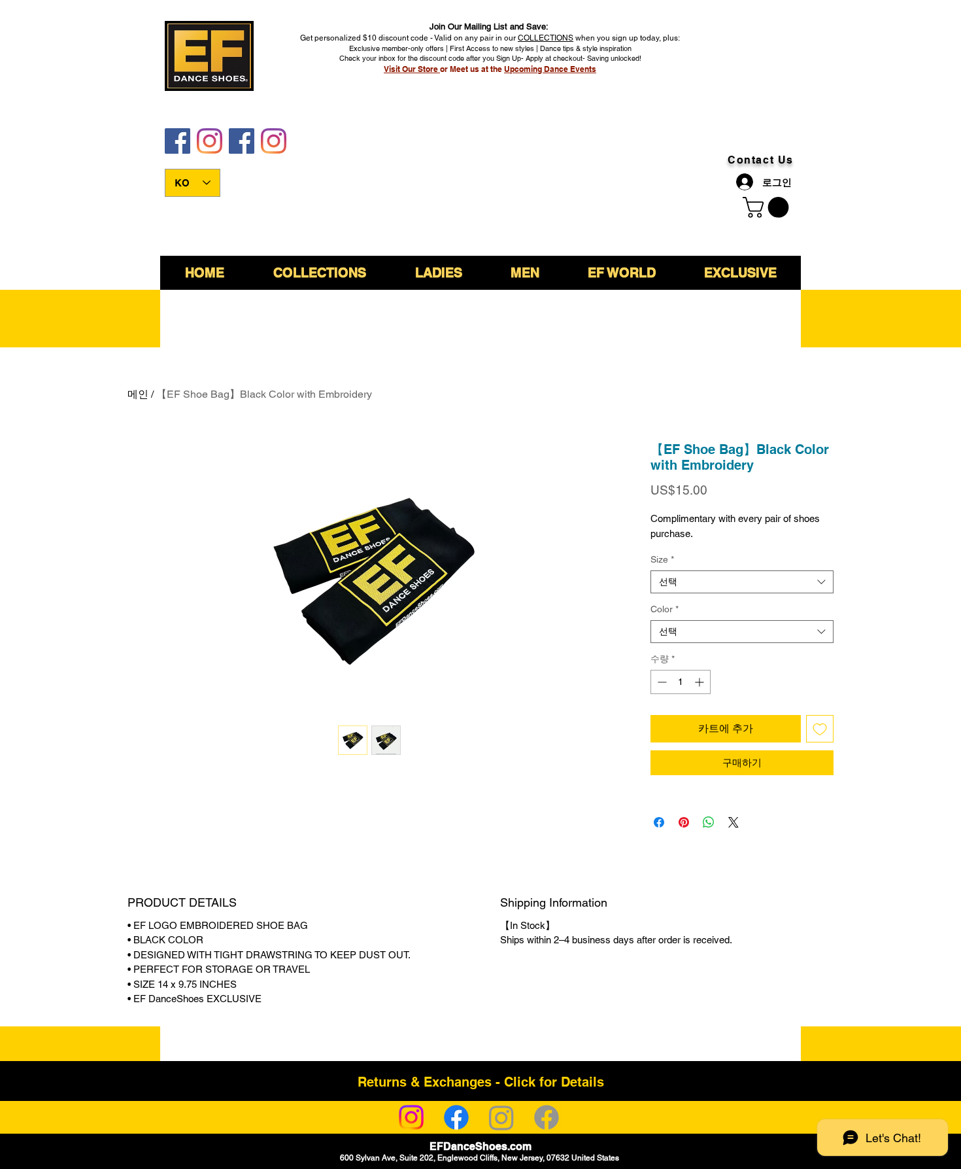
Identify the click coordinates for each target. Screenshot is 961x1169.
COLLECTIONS (545, 38)
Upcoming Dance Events (550, 69)
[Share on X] (733, 822)
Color (664, 609)
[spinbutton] (680, 682)
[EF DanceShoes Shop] (241, 141)
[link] (768, 207)
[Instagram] (411, 1117)
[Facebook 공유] (659, 822)
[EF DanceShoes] (177, 141)
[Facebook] (456, 1117)
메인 (137, 394)
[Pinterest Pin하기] (684, 822)
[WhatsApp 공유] (709, 822)
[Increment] (700, 682)
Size (662, 559)
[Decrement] (660, 682)
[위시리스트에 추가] (820, 728)
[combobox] (742, 581)
